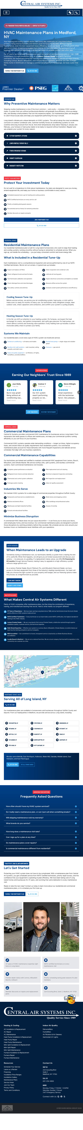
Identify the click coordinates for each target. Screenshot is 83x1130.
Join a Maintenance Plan (42, 220)
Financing (7, 1072)
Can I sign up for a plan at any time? (21, 837)
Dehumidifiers (48, 1029)
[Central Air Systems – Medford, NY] (41, 4)
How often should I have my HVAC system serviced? (27, 806)
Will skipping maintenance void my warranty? (24, 818)
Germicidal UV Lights (50, 1037)
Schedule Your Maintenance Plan (14, 71)
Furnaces (48, 347)
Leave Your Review (32, 412)
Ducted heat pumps (52, 341)
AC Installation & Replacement (15, 1029)
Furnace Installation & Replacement (16, 1053)
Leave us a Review (10, 1069)
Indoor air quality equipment (15, 353)
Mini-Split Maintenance (12, 1050)
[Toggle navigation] (6, 12)
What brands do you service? (18, 823)
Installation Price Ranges (13, 1075)
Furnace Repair (9, 1055)
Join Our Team (9, 1085)
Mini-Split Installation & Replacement (17, 1045)
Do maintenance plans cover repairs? (21, 843)
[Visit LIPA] (74, 88)
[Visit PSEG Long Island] (28, 88)
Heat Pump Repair (10, 1040)
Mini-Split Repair (10, 1047)
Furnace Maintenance (11, 1058)
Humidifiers (47, 1032)
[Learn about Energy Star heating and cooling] (45, 88)
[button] (4, 392)
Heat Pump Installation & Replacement (17, 1037)
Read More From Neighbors (48, 412)
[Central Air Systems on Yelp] (64, 1096)
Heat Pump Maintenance (13, 1042)
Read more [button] (11, 400)
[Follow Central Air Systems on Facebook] (61, 1096)
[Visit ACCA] (58, 88)
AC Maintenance (10, 1034)
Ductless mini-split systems (15, 347)
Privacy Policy (9, 1088)
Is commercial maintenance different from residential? (28, 848)
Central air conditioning (14, 341)
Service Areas (9, 1082)
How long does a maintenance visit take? (23, 831)
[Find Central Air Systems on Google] (58, 1096)
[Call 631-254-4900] (77, 12)
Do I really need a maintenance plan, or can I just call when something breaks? (38, 812)
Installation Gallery (10, 1077)
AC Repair (7, 1032)
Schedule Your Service (12, 1067)
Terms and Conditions (12, 1090)
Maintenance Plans (10, 1080)
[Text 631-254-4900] (70, 12)
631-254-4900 (33, 71)
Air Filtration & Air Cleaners (52, 1034)
